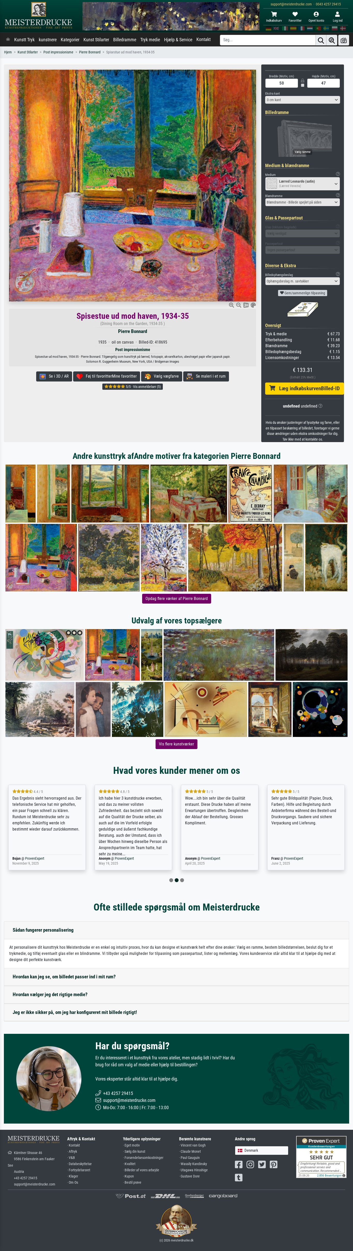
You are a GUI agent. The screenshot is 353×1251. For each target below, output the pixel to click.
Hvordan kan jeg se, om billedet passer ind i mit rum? (64, 977)
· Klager (72, 1176)
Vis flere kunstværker (176, 744)
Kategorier (70, 39)
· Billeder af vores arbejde (141, 1170)
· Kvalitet (129, 1164)
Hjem (8, 52)
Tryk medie (150, 39)
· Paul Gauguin (189, 1158)
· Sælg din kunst (134, 1151)
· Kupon (128, 1176)
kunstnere (48, 39)
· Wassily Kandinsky (193, 1164)
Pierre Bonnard (90, 52)
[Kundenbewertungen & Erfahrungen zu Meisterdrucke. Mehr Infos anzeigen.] (321, 1156)
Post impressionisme (58, 52)
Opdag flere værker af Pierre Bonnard (176, 598)
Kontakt (203, 39)
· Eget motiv (131, 1145)
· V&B (71, 1158)
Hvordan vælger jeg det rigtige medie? (50, 994)
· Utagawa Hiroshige (193, 1170)
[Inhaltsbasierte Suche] (331, 40)
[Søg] (321, 40)
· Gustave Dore (189, 1176)
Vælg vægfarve (165, 376)
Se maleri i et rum (209, 376)
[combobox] (302, 100)
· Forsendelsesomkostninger (143, 1158)
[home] (8, 40)
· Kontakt (73, 1145)
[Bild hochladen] (343, 40)
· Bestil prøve (132, 1182)
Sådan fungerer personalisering (43, 930)
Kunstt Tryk (24, 39)
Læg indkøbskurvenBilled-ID (307, 388)
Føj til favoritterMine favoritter (110, 376)
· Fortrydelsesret (78, 1170)
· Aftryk (72, 1151)
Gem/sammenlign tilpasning (304, 293)
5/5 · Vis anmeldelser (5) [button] (143, 387)
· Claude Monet (190, 1151)
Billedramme (124, 39)
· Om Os (72, 1182)
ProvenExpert (38, 858)
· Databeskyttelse (79, 1164)
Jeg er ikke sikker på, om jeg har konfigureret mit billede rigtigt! (75, 1012)
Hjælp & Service (178, 39)
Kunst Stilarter (96, 39)
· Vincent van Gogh (192, 1145)
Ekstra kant (272, 93)
